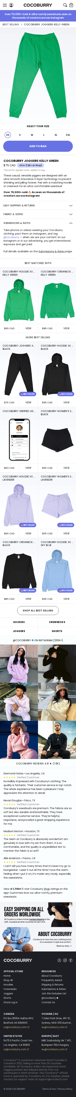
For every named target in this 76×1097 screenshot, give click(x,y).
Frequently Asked (52, 980)
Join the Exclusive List (54, 993)
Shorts (7, 998)
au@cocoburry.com (53, 1027)
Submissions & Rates (54, 989)
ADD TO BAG (38, 146)
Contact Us (48, 1002)
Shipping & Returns (52, 984)
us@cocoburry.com (15, 1049)
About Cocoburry (52, 976)
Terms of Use (49, 1088)
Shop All (8, 980)
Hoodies (8, 984)
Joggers (8, 993)
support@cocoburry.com (53, 1079)
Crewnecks (10, 989)
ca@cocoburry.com (15, 1027)
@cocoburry (11, 237)
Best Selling (11, 24)
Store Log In (10, 1002)
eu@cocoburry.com (53, 1049)
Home (7, 976)
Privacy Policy (65, 1088)
